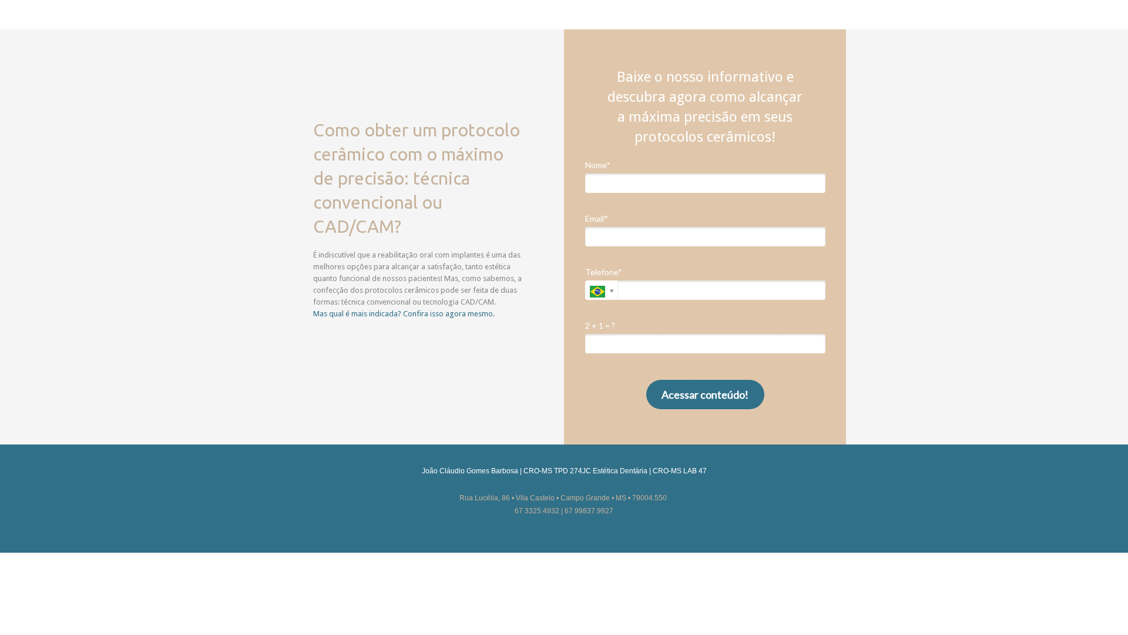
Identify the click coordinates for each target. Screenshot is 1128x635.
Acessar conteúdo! (705, 394)
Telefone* (603, 272)
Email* (596, 218)
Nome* (597, 165)
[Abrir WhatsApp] (1098, 605)
